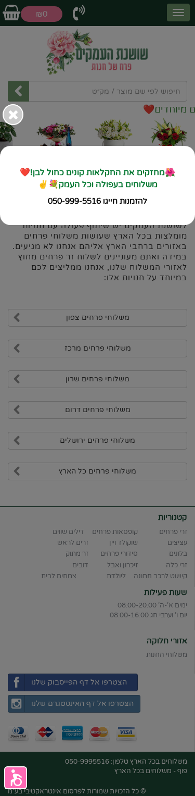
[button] (15, 777)
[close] (13, 114)
